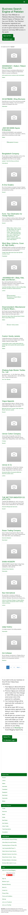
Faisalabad (4, 256)
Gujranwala (4, 571)
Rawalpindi (4, 792)
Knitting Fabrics (5, 569)
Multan (3, 801)
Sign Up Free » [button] (7, 36)
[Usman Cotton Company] (14, 423)
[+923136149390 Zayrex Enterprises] (14, 118)
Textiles (4, 252)
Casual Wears (8, 317)
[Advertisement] (14, 757)
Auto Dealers (5, 823)
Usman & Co (7, 464)
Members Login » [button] (8, 39)
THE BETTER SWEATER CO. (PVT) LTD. (13, 498)
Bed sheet (11, 252)
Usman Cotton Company (11, 433)
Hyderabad (4, 106)
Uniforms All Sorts (6, 603)
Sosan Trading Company (11, 530)
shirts (3, 75)
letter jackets (17, 345)
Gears (13, 317)
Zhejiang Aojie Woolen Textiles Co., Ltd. (13, 371)
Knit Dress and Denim (14, 161)
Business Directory (6, 884)
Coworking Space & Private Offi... (9, 845)
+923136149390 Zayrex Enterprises (11, 129)
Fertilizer (4, 441)
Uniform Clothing (19, 601)
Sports (3, 814)
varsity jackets (5, 343)
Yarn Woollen (7, 379)
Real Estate (4, 820)
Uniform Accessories (10, 601)
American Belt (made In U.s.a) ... (9, 863)
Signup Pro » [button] (7, 737)
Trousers (13, 408)
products (14, 75)
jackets (6, 75)
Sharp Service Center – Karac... (9, 857)
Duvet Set (16, 252)
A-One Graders (8, 184)
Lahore (3, 290)
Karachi (4, 192)
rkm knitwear (7, 653)
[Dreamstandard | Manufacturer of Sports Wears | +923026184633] (14, 299)
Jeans (12, 473)
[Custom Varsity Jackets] (14, 328)
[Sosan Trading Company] (14, 520)
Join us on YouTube (6, 905)
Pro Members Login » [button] (9, 740)
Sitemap (4, 899)
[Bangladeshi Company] (14, 146)
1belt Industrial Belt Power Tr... (9, 848)
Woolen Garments (6, 410)
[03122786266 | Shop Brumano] (14, 89)
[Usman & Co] (14, 454)
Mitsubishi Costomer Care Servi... (9, 854)
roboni (17, 75)
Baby (25, 287)
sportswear (21, 75)
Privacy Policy (5, 893)
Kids (3, 288)
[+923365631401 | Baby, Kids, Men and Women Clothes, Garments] (14, 267)
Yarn (3, 379)
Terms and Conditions (7, 896)
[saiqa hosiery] (14, 616)
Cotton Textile (5, 826)
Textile (3, 808)
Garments (18, 288)
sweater (4, 161)
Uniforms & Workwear (7, 600)
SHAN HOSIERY (8, 561)
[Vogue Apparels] (14, 391)
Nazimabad (4, 540)
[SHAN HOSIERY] (14, 551)
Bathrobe (4, 408)
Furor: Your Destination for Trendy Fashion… (12, 214)
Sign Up (4, 878)
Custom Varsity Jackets (11, 336)
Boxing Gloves (17, 316)
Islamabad (4, 786)
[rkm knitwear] (14, 643)
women (10, 75)
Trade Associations (6, 829)
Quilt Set (20, 252)
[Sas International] (14, 582)
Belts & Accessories (12, 472)
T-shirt (7, 161)
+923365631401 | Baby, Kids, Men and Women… (13, 278)
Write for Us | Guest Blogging (8, 870)
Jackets (12, 410)
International (5, 163)
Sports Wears (11, 316)
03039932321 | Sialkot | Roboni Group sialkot (14, 67)
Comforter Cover (6, 254)
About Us (4, 887)
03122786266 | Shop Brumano (13, 99)
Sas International (8, 592)
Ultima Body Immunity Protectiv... (9, 842)
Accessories (5, 472)
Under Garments (19, 408)
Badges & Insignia (16, 600)
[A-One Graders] (14, 174)
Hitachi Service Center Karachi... (9, 851)
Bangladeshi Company (10, 153)
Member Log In (5, 881)
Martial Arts (4, 316)
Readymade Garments (12, 506)
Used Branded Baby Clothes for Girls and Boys (12, 287)
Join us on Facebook (7, 902)
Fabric (7, 252)
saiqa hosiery (7, 626)
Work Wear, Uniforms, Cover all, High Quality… (13, 244)
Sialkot (3, 77)
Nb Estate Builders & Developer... (9, 860)
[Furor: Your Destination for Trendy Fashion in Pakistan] (14, 203)
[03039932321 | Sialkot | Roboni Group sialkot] (14, 55)
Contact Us (4, 890)
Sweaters (9, 538)
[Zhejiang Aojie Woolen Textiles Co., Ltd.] (14, 360)
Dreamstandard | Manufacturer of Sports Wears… (13, 308)
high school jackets (10, 345)
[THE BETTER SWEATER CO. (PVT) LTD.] (14, 487)
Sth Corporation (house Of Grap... (10, 839)
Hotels (3, 817)
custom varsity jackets (14, 343)
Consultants (5, 832)
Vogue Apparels (8, 401)
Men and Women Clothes (10, 288)
